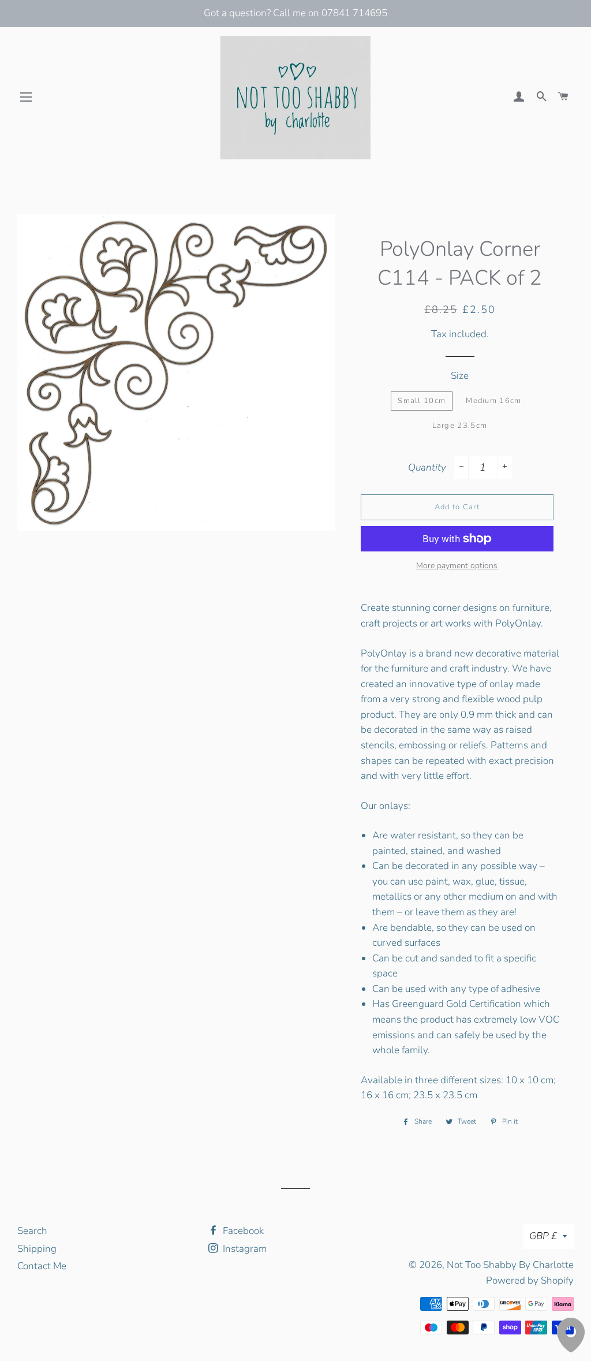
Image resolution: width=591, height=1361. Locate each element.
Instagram (243, 1248)
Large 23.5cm (460, 425)
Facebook (242, 1230)
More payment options (457, 565)
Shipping (37, 1248)
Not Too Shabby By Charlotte (510, 1264)
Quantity (427, 467)
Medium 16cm (493, 401)
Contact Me (41, 1266)
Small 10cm (422, 401)
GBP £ (543, 1236)
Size (460, 375)
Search (32, 1230)
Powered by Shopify (530, 1280)
